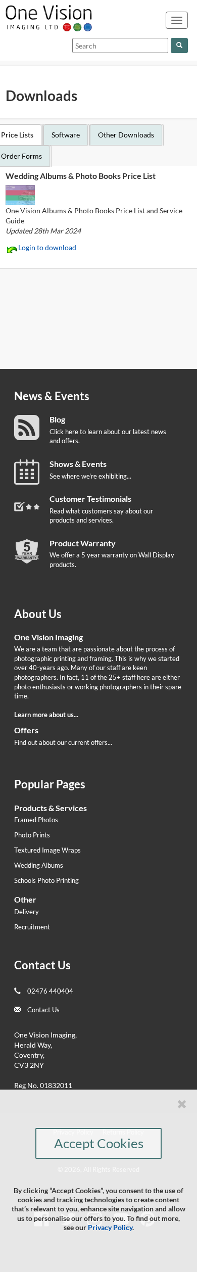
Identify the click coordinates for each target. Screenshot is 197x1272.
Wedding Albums (38, 865)
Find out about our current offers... (63, 742)
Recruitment (32, 927)
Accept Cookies (98, 1143)
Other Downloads (126, 134)
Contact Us (43, 1010)
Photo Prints (32, 835)
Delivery (26, 912)
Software (66, 134)
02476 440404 (50, 991)
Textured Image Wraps (47, 850)
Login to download (47, 247)
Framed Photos (36, 820)
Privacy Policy (110, 1227)
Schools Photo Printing (46, 880)
